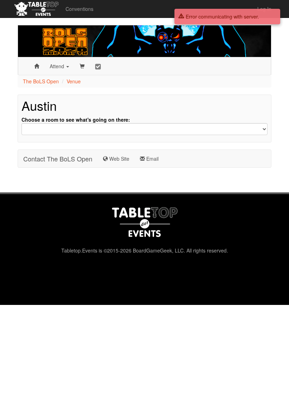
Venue (74, 81)
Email (152, 158)
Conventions (79, 8)
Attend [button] (58, 66)
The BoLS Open (41, 81)
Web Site (118, 158)
